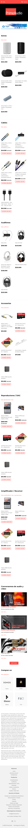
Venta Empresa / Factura (14, 797)
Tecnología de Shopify (19, 825)
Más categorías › (5, 674)
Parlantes (14, 785)
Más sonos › (4, 40)
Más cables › (4, 127)
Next (26, 26)
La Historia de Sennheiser (8, 607)
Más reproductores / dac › (7, 399)
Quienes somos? (14, 773)
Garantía (14, 801)
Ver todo (14, 663)
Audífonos (14, 781)
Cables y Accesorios (14, 787)
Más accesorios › (5, 307)
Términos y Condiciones (14, 808)
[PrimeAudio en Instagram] (15, 821)
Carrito (25, 1)
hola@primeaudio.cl (14, 813)
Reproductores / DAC (14, 783)
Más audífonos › (5, 226)
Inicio (14, 771)
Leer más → (4, 611)
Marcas (14, 789)
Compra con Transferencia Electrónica (14, 796)
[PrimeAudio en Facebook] (12, 821)
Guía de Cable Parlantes (8, 630)
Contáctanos (14, 774)
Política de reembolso (14, 806)
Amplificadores (14, 780)
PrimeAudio (9, 825)
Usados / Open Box (14, 790)
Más (4, 1)
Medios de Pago (14, 803)
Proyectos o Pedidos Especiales (14, 804)
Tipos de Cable (5, 653)
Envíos (14, 799)
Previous (2, 26)
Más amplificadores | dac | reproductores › (11, 495)
